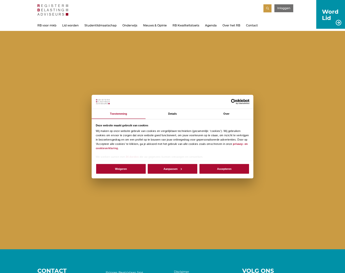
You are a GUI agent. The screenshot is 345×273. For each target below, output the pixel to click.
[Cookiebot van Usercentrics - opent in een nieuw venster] (233, 101)
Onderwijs (129, 25)
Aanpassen (171, 168)
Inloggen (283, 8)
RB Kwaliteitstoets (185, 25)
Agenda (211, 25)
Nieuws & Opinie (155, 25)
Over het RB (231, 25)
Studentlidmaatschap (100, 25)
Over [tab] (226, 113)
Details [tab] (172, 113)
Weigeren (121, 168)
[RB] (52, 14)
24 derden (132, 156)
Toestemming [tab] (118, 113)
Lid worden (70, 25)
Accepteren (224, 168)
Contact (252, 25)
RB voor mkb (46, 25)
